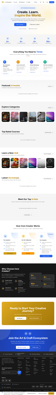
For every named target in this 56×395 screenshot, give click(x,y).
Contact (43, 370)
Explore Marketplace (34, 318)
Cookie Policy (20, 394)
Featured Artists (19, 365)
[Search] (40, 2)
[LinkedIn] (9, 380)
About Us (43, 361)
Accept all (51, 393)
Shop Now (28, 253)
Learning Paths (27, 372)
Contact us (16, 384)
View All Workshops (47, 178)
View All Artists (27, 214)
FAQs (43, 368)
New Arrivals (19, 370)
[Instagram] (3, 380)
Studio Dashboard (36, 369)
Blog (43, 366)
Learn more (5, 73)
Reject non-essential (43, 393)
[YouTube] (6, 380)
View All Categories (47, 153)
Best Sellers (19, 374)
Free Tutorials (27, 368)
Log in (47, 2)
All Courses (27, 361)
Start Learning (10, 253)
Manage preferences (32, 393)
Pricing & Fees (35, 373)
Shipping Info (51, 367)
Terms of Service (37, 390)
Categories (20, 367)
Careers (43, 364)
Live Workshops (28, 365)
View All (49, 86)
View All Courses (48, 132)
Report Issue (51, 374)
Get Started (52, 2)
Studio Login (35, 347)
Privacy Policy (46, 390)
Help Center (51, 361)
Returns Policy (51, 370)
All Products (20, 361)
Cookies (52, 390)
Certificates (28, 374)
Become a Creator (22, 347)
